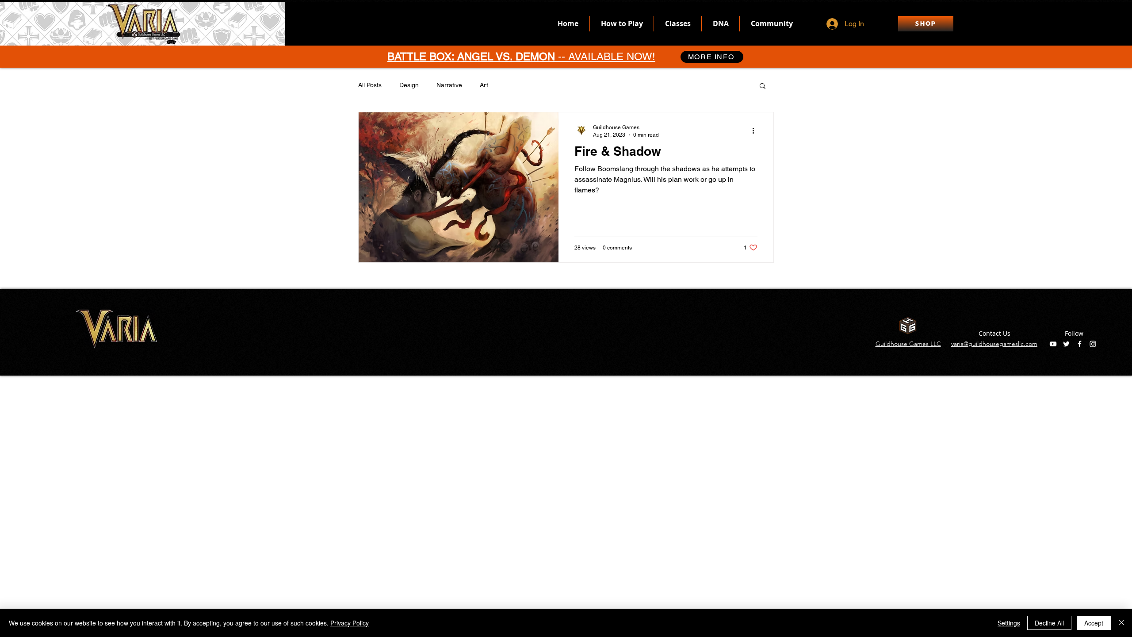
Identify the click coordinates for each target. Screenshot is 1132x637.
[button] (762, 86)
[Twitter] (1066, 344)
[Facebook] (1079, 344)
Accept (1093, 622)
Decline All (1049, 622)
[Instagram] (1093, 344)
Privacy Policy (349, 622)
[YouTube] (1053, 344)
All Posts (370, 84)
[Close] (1121, 623)
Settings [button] (1009, 622)
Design (409, 84)
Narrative (449, 84)
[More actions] (756, 130)
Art (484, 84)
